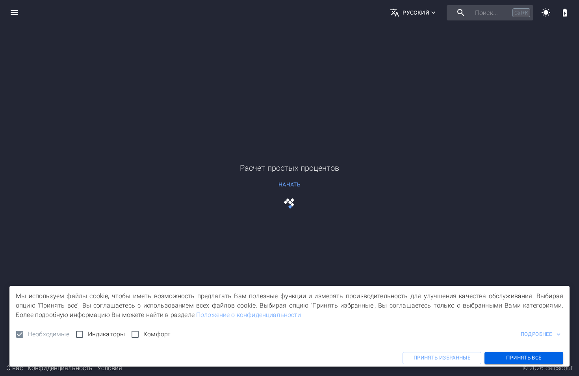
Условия (109, 368)
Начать (289, 184)
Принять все (523, 358)
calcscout (559, 368)
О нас (14, 368)
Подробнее (536, 334)
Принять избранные (442, 358)
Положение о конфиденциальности (248, 315)
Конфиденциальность (60, 368)
